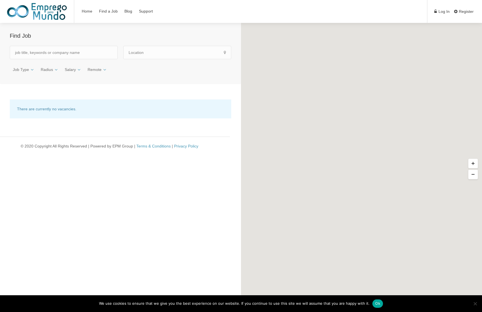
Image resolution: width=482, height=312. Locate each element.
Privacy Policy (186, 146)
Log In (443, 11)
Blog (128, 11)
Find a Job (108, 11)
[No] (475, 303)
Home (87, 11)
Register (466, 11)
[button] (473, 163)
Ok (377, 303)
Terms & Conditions (153, 146)
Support (146, 11)
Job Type (21, 69)
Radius (47, 69)
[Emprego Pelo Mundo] (37, 15)
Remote (95, 69)
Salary (70, 69)
